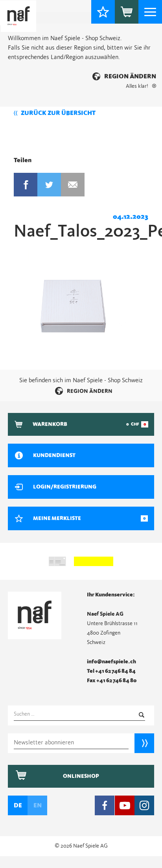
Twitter (49, 184)
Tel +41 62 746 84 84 (111, 671)
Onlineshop (81, 776)
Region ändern (130, 76)
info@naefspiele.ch (111, 661)
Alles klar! (137, 86)
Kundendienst (54, 455)
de (18, 805)
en (37, 805)
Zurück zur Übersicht (58, 113)
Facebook (25, 184)
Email (73, 184)
